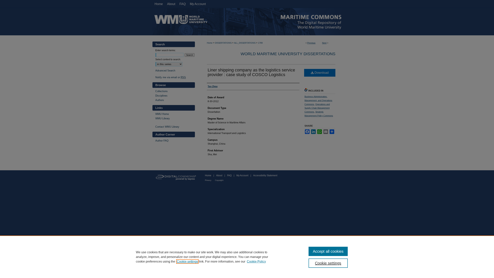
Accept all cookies (328, 251)
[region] (247, 257)
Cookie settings (187, 261)
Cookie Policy (256, 261)
